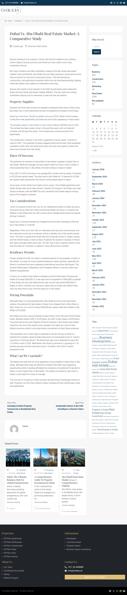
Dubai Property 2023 (107, 359)
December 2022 (99, 292)
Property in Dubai (100, 409)
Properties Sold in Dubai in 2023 (101, 406)
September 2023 (99, 227)
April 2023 (96, 263)
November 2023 (99, 213)
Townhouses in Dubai (107, 429)
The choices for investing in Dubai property (28, 380)
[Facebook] (111, 3)
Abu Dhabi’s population (52, 343)
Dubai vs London (104, 373)
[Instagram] (118, 3)
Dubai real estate (104, 363)
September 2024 (99, 176)
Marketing (96, 86)
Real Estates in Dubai (102, 420)
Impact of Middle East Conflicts (108, 389)
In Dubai (13, 276)
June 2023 (96, 249)
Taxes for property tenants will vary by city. (28, 207)
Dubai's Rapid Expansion (104, 355)
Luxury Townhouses (110, 396)
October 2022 (98, 306)
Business (18, 21)
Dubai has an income (24, 307)
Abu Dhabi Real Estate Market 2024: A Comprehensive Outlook (72, 481)
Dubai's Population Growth (103, 348)
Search (96, 52)
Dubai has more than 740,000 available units (29, 116)
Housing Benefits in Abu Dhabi (101, 383)
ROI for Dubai (106, 423)
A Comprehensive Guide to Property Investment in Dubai (44, 479)
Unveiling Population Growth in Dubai (103, 433)
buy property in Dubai (35, 59)
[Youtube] (124, 3)
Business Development (102, 339)
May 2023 (96, 256)
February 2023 (98, 277)
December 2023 (99, 205)
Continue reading (13, 502)
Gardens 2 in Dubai (109, 379)
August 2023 (97, 234)
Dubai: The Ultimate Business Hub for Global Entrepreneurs (17, 479)
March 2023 (97, 270)
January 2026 (98, 169)
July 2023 (96, 241)
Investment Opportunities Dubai (101, 393)
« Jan (94, 150)
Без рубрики (98, 101)
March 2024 (97, 184)
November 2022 (99, 299)
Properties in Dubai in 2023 (110, 403)
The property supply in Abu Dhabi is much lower (30, 125)
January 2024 (98, 198)
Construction (97, 79)
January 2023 (98, 285)
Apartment (103, 331)
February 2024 (98, 191)
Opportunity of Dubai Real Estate (102, 400)
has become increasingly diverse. (37, 77)
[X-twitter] (114, 3)
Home (10, 21)
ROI (100, 423)
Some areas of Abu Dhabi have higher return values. (32, 185)
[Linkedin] (121, 3)
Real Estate (42, 46)
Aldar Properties (97, 328)
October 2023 (98, 220)
